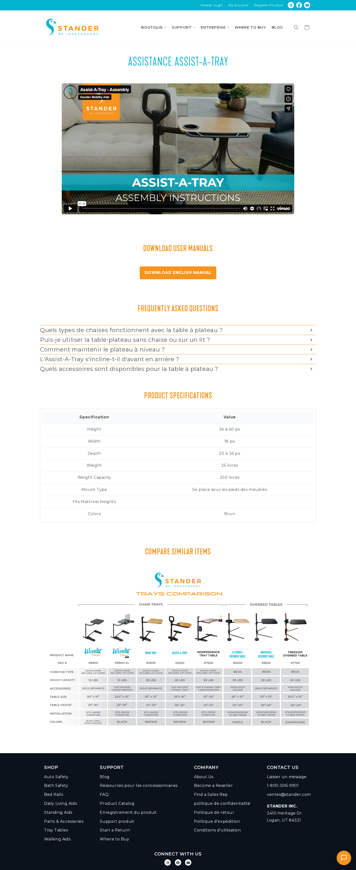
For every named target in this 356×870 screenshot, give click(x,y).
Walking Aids (57, 839)
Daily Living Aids (60, 803)
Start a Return (115, 830)
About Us (203, 776)
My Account (238, 5)
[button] (153, 27)
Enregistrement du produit (128, 812)
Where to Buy (114, 839)
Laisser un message (287, 776)
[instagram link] (291, 5)
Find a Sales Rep (211, 794)
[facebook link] (299, 5)
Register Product (269, 5)
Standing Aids (58, 812)
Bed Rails (53, 794)
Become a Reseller (213, 785)
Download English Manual (178, 272)
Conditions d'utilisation (217, 830)
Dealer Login (212, 5)
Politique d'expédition (217, 821)
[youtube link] (307, 5)
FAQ (104, 794)
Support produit (117, 821)
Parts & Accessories (63, 821)
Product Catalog (117, 803)
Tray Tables (56, 830)
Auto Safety (56, 776)
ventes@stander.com (289, 794)
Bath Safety (56, 785)
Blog (104, 776)
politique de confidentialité (222, 803)
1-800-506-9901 (283, 785)
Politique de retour (214, 812)
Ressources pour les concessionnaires (139, 785)
